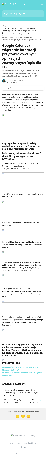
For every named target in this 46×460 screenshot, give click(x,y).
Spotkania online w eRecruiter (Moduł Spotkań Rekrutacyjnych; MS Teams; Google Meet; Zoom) (19, 29)
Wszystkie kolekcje (8, 26)
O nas (12, 443)
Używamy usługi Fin (24, 454)
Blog (18, 443)
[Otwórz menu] (42, 4)
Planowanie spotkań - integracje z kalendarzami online (21, 34)
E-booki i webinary (29, 443)
